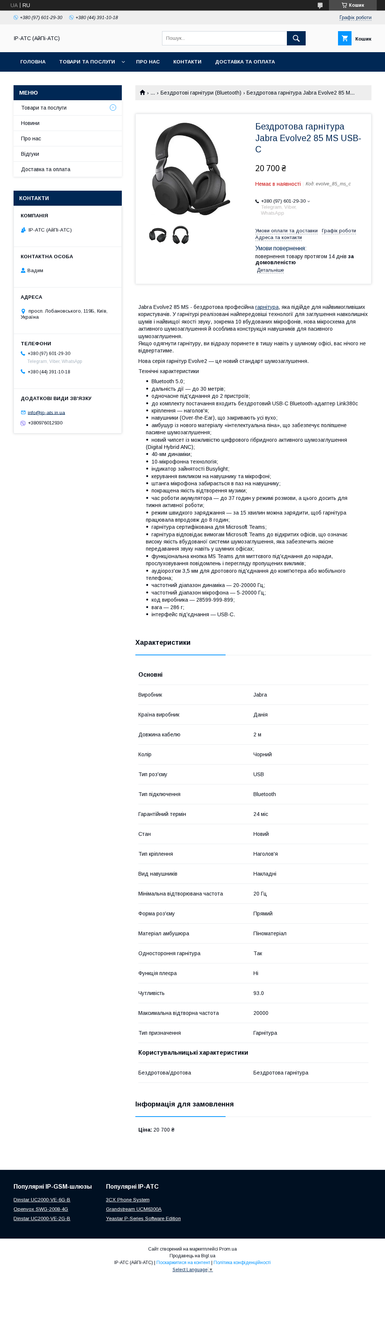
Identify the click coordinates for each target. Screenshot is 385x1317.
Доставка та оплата (245, 62)
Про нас (148, 62)
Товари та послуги (87, 62)
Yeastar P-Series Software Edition (143, 1218)
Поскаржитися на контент (183, 1262)
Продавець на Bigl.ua (192, 1255)
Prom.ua (228, 1249)
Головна (32, 62)
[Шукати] (296, 38)
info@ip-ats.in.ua (46, 412)
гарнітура (267, 307)
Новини (30, 123)
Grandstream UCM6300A (134, 1209)
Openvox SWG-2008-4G (41, 1209)
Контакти (187, 62)
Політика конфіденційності (242, 1262)
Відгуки (30, 154)
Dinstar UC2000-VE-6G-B (42, 1200)
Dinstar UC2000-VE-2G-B (42, 1218)
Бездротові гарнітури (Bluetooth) (201, 93)
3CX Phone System (128, 1200)
